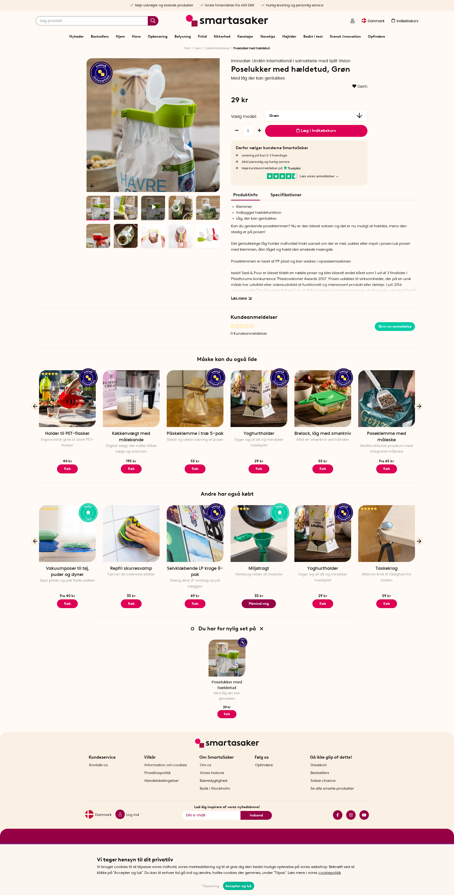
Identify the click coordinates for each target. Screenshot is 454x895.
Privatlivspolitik (157, 773)
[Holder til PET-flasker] (67, 398)
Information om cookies (165, 765)
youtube (362, 815)
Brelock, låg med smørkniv (322, 434)
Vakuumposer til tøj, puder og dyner (67, 571)
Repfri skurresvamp (131, 568)
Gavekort (318, 765)
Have (136, 36)
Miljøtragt (259, 568)
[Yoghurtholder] (259, 398)
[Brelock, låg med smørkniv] (322, 398)
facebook (335, 815)
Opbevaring (157, 36)
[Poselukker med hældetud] (227, 658)
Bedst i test (313, 36)
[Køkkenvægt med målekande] (131, 398)
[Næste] (213, 186)
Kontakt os (98, 765)
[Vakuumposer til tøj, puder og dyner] (67, 533)
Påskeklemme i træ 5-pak (195, 434)
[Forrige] (92, 186)
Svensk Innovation (345, 36)
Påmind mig (259, 603)
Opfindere (376, 36)
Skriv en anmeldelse (394, 326)
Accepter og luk (238, 886)
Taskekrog (386, 568)
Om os (205, 765)
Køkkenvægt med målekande (131, 437)
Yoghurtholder (259, 434)
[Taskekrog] (386, 533)
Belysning (183, 36)
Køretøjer (245, 36)
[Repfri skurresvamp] (131, 533)
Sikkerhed (222, 36)
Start (187, 48)
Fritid (202, 36)
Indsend (256, 815)
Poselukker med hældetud (227, 685)
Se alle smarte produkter (332, 788)
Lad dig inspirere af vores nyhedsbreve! (227, 807)
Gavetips (267, 36)
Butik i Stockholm (215, 788)
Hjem (120, 36)
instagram (349, 815)
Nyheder (76, 36)
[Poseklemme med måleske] (386, 398)
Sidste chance (323, 781)
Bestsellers (100, 36)
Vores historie (212, 773)
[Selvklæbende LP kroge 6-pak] (195, 533)
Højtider (289, 36)
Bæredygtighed (213, 781)
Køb (67, 469)
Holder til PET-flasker (67, 434)
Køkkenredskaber (217, 48)
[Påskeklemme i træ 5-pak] (195, 398)
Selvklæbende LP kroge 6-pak (195, 571)
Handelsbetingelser (161, 781)
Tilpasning (210, 886)
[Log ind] (352, 21)
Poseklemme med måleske (386, 437)
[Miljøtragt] (259, 533)
